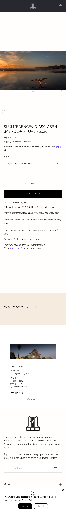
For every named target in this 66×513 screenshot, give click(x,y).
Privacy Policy (28, 500)
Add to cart (33, 184)
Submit (54, 468)
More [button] (7, 484)
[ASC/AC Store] (33, 423)
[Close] (63, 489)
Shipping (7, 141)
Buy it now (33, 194)
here (37, 239)
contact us (15, 248)
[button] (5, 6)
